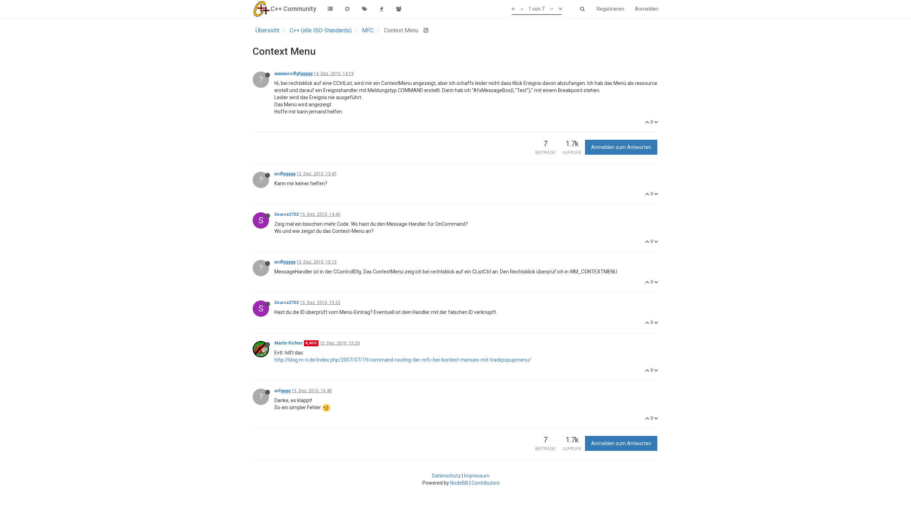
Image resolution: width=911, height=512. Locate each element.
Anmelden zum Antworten (621, 147)
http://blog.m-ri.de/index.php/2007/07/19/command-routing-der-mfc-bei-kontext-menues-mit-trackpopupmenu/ (402, 360)
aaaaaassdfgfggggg (293, 73)
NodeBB (459, 483)
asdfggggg (284, 173)
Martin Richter (288, 343)
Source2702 (286, 214)
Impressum (477, 476)
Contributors (486, 483)
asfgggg (282, 390)
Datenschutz (446, 476)
